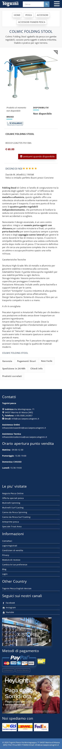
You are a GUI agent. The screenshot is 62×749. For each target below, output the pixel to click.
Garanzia (7, 361)
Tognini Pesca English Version (16, 588)
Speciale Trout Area (11, 526)
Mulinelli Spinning (11, 502)
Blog (4, 569)
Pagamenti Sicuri (26, 361)
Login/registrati (9, 545)
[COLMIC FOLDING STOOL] (31, 76)
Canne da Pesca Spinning (14, 512)
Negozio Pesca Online (13, 493)
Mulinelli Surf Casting (13, 507)
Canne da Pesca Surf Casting (16, 517)
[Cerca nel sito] (46, 4)
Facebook (10, 602)
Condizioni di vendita (12, 550)
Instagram (10, 607)
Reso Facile (46, 361)
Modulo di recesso (11, 559)
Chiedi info (36, 368)
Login (4, 574)
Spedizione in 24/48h (13, 368)
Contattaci (7, 541)
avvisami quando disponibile (38, 156)
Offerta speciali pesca (13, 498)
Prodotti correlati (12, 376)
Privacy (5, 555)
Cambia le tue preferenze (14, 564)
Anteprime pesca (10, 521)
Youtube (9, 612)
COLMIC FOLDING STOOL (15, 352)
